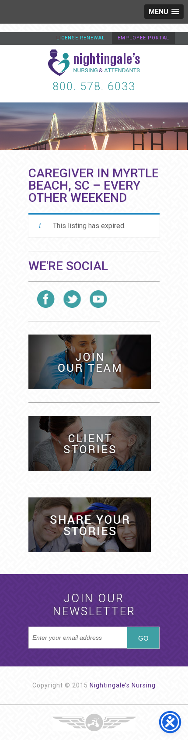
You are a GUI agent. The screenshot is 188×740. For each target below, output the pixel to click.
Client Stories (89, 443)
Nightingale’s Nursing (123, 685)
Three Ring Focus (94, 722)
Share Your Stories (89, 524)
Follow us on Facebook (46, 299)
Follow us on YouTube (98, 299)
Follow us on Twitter (72, 299)
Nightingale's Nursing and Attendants (94, 62)
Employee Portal (143, 38)
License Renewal (80, 38)
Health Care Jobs (89, 362)
